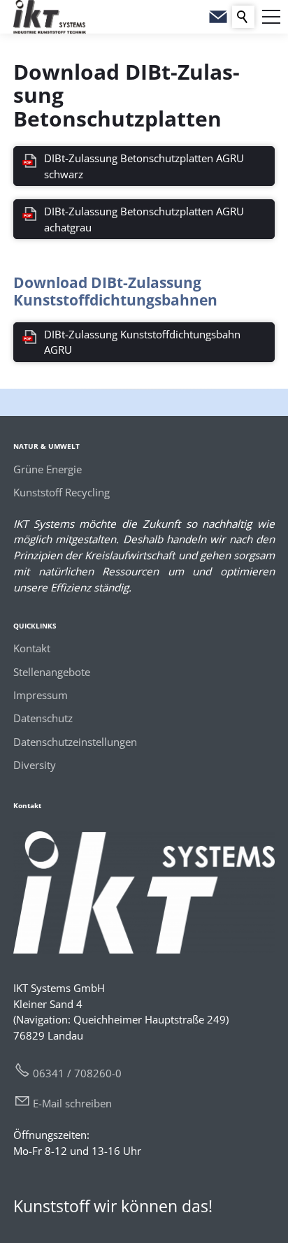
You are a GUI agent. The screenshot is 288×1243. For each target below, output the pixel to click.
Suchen (243, 17)
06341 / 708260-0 (77, 1073)
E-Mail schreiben (72, 1103)
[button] (271, 17)
